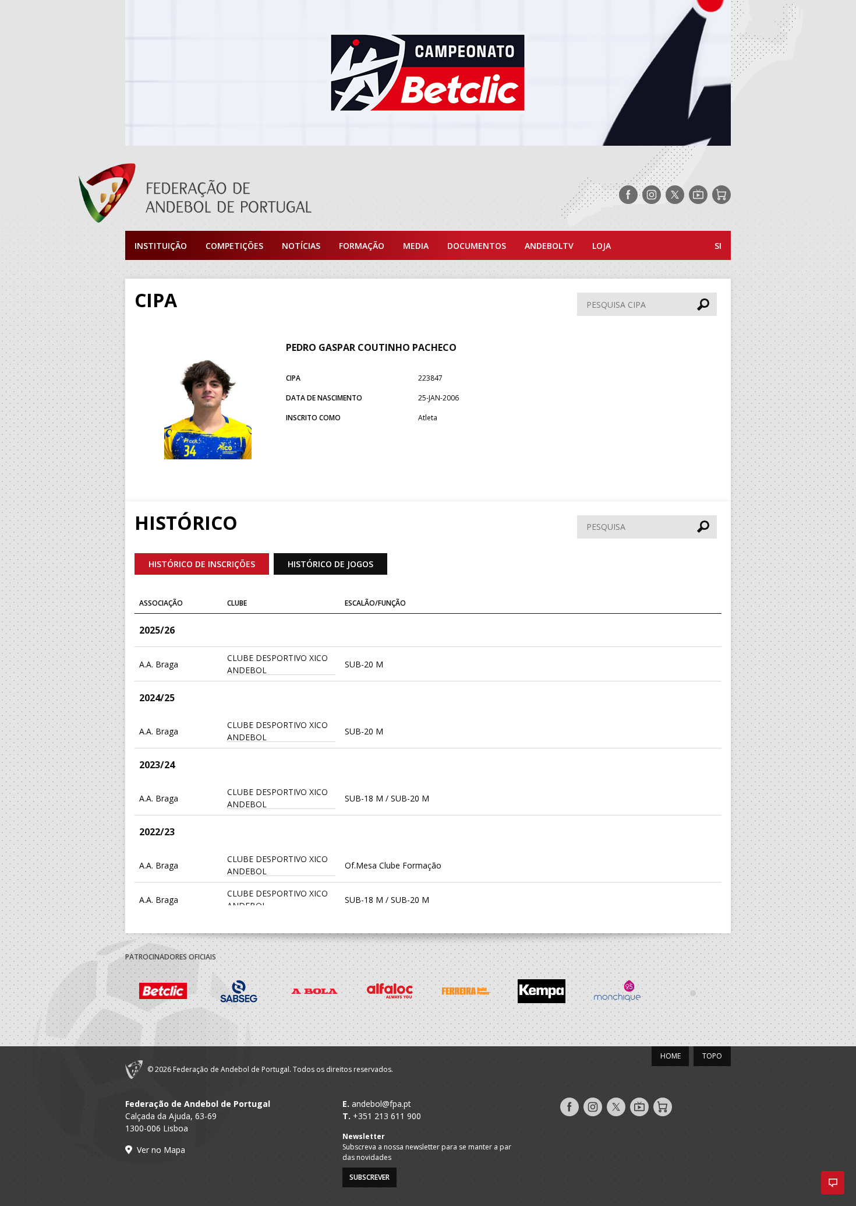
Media (416, 245)
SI (717, 245)
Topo (712, 1056)
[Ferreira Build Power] (466, 993)
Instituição (161, 245)
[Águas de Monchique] (617, 993)
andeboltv (549, 245)
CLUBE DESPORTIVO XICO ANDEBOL (277, 664)
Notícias (301, 245)
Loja (601, 245)
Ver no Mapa (161, 1149)
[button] (832, 1182)
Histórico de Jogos (330, 563)
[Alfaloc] (390, 993)
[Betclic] (163, 993)
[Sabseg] (239, 993)
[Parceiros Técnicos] (693, 993)
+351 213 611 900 (387, 1115)
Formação (361, 245)
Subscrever (369, 1177)
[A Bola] (314, 993)
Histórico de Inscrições (201, 563)
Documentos (476, 245)
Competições (234, 245)
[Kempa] (541, 993)
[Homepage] (241, 194)
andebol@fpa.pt (381, 1103)
